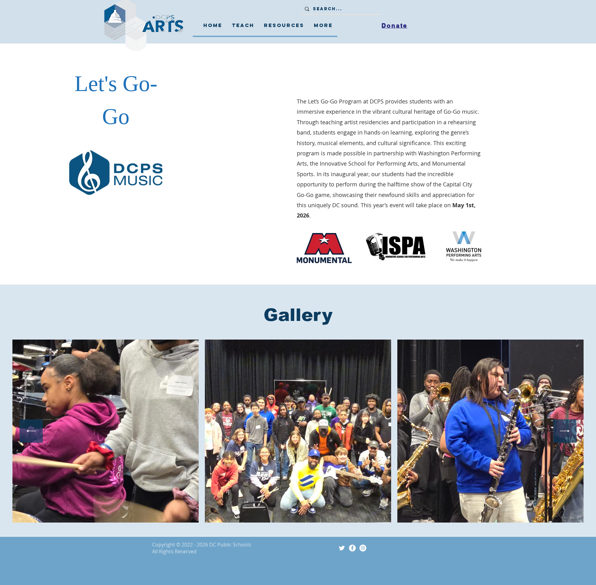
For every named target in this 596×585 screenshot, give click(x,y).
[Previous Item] (31, 431)
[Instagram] (362, 548)
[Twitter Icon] (341, 548)
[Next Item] (564, 431)
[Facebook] (352, 548)
